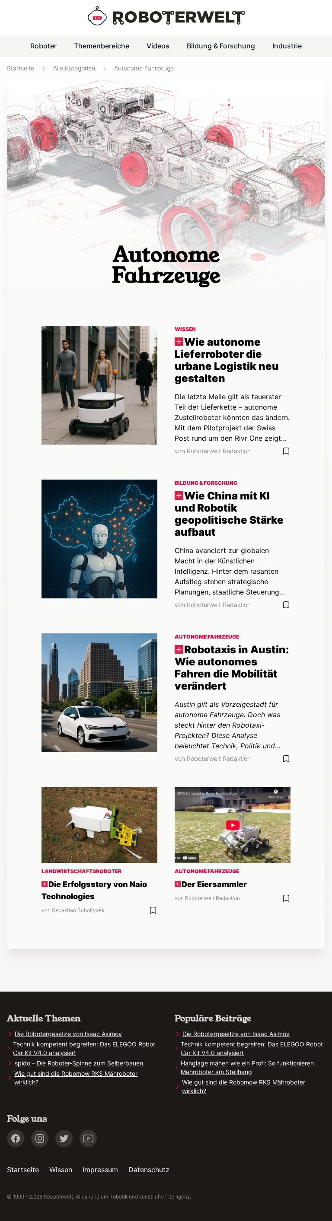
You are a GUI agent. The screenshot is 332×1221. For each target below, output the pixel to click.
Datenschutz (148, 1169)
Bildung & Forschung (221, 45)
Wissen (60, 1169)
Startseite (20, 68)
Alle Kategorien (74, 68)
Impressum (100, 1169)
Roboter (43, 45)
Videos (158, 45)
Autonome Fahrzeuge (144, 68)
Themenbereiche (101, 45)
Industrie (287, 45)
